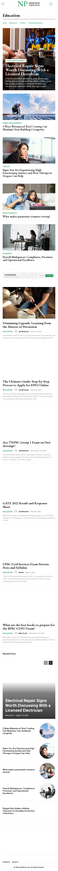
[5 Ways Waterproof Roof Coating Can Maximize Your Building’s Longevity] (29, 107)
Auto (5, 23)
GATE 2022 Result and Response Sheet (25, 505)
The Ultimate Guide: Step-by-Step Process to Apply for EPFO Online (26, 383)
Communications (35, 23)
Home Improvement (15, 61)
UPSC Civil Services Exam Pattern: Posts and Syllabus (26, 566)
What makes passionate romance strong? (26, 216)
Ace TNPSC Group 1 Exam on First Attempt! (27, 444)
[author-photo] (16, 331)
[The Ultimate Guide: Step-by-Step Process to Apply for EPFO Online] (29, 361)
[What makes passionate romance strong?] (29, 197)
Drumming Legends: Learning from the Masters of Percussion (27, 325)
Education (8, 332)
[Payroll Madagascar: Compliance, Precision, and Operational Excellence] (29, 237)
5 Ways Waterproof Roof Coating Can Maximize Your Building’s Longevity (25, 128)
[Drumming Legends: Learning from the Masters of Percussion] (29, 303)
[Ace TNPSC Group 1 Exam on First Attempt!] (29, 422)
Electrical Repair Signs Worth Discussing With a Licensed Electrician (27, 69)
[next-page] (51, 663)
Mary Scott (22, 633)
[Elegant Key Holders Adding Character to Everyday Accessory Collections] (47, 811)
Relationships (10, 213)
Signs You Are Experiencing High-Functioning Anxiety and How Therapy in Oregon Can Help (27, 173)
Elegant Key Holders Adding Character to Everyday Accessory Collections (18, 811)
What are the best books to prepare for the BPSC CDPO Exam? (29, 626)
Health (6, 166)
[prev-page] (46, 663)
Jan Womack (23, 332)
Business (13, 23)
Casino (23, 23)
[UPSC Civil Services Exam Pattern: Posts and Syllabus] (29, 544)
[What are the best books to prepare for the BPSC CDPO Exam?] (29, 604)
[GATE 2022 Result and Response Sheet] (29, 483)
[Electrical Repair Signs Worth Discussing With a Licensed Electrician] (29, 688)
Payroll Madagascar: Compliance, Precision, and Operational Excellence (28, 258)
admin (21, 572)
